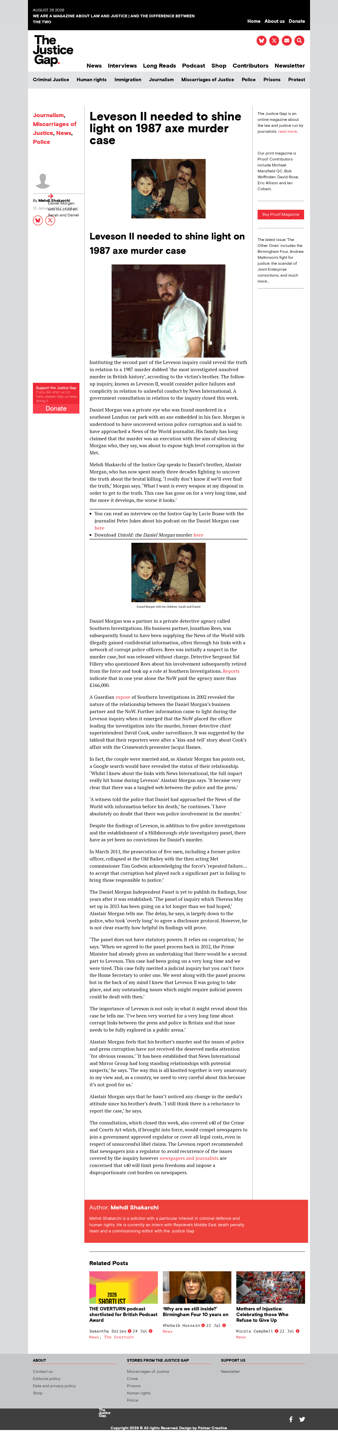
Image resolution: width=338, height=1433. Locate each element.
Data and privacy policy (54, 1386)
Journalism (161, 80)
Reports (231, 671)
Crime (132, 1378)
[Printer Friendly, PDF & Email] (93, 1190)
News (94, 66)
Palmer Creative (212, 1428)
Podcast (193, 66)
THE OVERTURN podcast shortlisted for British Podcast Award (123, 1315)
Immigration (128, 80)
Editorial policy (46, 1378)
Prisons (272, 80)
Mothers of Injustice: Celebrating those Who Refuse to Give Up (262, 1315)
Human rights (92, 80)
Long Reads (159, 66)
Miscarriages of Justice (207, 80)
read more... (288, 131)
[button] (299, 40)
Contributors (250, 66)
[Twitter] (302, 1419)
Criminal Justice (51, 80)
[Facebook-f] (291, 1419)
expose (123, 697)
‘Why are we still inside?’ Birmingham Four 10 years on (195, 1312)
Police (249, 80)
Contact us (43, 1371)
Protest (296, 80)
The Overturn (119, 1337)
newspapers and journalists (189, 1158)
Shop (218, 66)
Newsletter (290, 66)
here (99, 528)
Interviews (122, 66)
